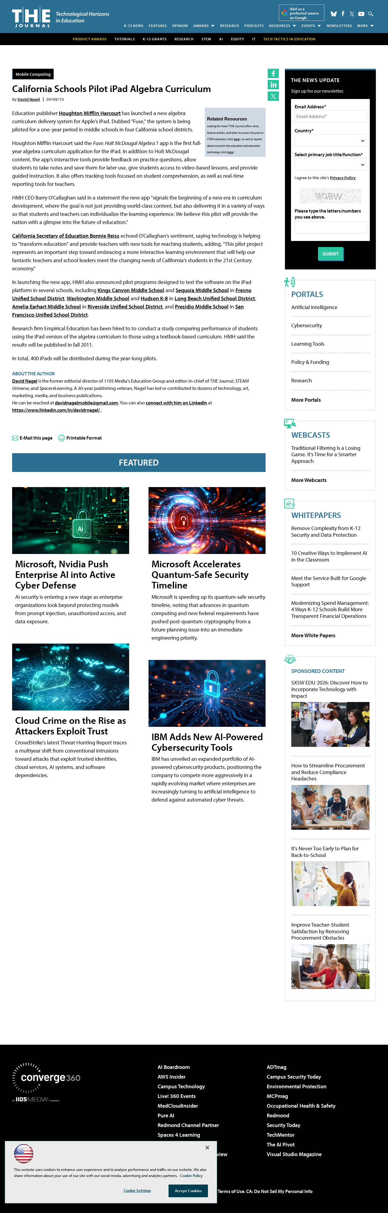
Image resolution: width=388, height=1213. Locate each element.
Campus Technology (181, 1086)
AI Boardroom (174, 1066)
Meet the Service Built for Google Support (328, 581)
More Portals (306, 399)
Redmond (278, 1115)
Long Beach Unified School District (215, 298)
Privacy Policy (343, 177)
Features (158, 25)
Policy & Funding (310, 361)
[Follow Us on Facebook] (343, 13)
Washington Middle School (98, 298)
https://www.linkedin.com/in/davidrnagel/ (56, 410)
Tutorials (125, 39)
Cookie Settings (137, 1190)
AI (221, 39)
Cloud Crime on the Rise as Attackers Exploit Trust (70, 725)
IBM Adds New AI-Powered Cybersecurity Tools (207, 741)
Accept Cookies (188, 1190)
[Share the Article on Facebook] (273, 73)
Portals (307, 293)
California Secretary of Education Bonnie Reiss (65, 235)
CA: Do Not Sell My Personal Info (279, 1191)
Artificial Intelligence (314, 307)
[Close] (207, 1147)
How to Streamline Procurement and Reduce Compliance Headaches (328, 772)
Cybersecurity (306, 325)
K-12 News (133, 25)
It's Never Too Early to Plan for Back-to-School (325, 851)
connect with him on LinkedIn (176, 403)
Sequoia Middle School (202, 290)
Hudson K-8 (154, 298)
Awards (201, 25)
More (362, 25)
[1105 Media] (48, 1132)
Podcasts (254, 25)
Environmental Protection (296, 1086)
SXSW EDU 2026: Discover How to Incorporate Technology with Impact (329, 689)
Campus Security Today (294, 1076)
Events (308, 25)
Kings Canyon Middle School (131, 290)
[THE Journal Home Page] (60, 17)
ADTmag (276, 1066)
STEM (206, 39)
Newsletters (339, 25)
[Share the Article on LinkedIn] (273, 84)
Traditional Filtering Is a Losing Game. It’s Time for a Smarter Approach (325, 454)
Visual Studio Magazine (294, 1154)
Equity (237, 39)
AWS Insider (172, 1076)
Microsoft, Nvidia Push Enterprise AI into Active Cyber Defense (65, 574)
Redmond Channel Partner (188, 1125)
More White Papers (313, 635)
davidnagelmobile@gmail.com (86, 403)
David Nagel (29, 99)
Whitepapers (316, 514)
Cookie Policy (191, 1175)
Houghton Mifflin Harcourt (90, 113)
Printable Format (84, 438)
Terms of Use (231, 1191)
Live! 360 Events (177, 1096)
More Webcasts (309, 479)
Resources (279, 25)
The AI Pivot (281, 1144)
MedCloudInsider (178, 1105)
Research (229, 25)
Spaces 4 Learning (179, 1134)
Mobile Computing (33, 74)
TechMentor (280, 1134)
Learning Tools (307, 343)
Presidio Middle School (202, 306)
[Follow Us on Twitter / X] (352, 14)
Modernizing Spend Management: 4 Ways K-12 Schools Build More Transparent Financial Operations (330, 609)
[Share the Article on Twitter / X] (273, 96)
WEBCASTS (310, 434)
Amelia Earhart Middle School (46, 306)
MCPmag (277, 1096)
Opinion (180, 25)
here (236, 139)
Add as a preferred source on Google (304, 13)
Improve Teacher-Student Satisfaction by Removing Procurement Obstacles (320, 931)
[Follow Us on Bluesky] (334, 14)
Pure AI (166, 1115)
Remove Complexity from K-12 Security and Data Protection (325, 531)
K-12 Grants (155, 39)
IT (254, 39)
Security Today (283, 1125)
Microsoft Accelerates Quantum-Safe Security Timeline (200, 574)
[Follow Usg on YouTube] (361, 14)
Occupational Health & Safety (301, 1105)
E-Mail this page (36, 438)
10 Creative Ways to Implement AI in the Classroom (329, 556)
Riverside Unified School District (125, 306)
